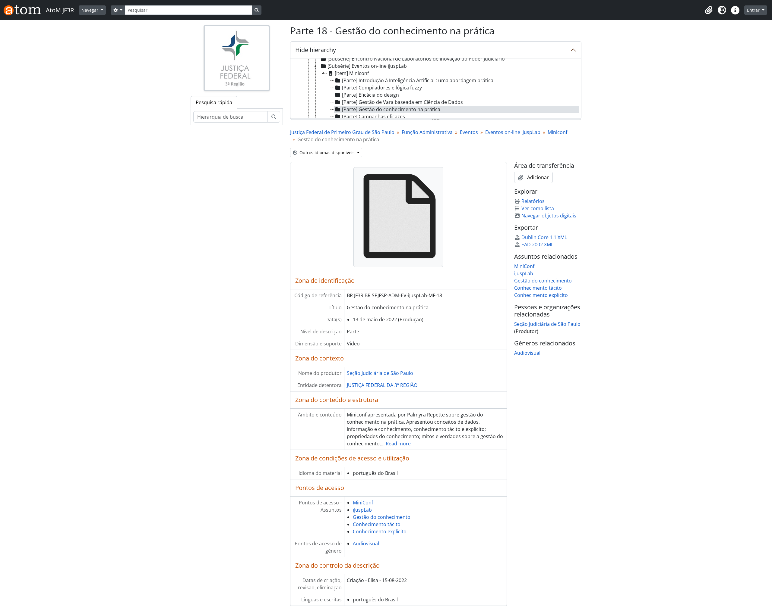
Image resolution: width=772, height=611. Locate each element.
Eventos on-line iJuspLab (512, 132)
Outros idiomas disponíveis (327, 152)
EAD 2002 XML (537, 244)
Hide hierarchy (315, 50)
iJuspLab (362, 510)
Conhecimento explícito (380, 531)
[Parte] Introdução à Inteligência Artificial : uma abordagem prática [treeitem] (417, 80)
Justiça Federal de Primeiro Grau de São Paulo (342, 132)
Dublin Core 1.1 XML (544, 237)
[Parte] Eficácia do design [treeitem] (370, 95)
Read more (398, 443)
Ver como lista (537, 208)
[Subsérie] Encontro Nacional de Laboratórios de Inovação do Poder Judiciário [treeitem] (416, 58)
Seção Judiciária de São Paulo (380, 373)
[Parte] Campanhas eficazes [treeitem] (373, 116)
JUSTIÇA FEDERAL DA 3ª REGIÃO (382, 385)
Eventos (469, 132)
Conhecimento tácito (376, 524)
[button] (708, 10)
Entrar (754, 10)
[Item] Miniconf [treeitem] (352, 73)
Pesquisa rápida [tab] (214, 102)
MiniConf (363, 502)
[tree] (435, 88)
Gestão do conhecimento (381, 517)
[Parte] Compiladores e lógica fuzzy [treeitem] (382, 87)
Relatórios (533, 201)
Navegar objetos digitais (548, 215)
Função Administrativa (427, 132)
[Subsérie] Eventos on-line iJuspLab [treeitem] (367, 66)
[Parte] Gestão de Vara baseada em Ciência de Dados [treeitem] (402, 102)
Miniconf (557, 132)
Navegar (90, 10)
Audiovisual (366, 543)
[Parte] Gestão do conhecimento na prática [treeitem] (391, 109)
